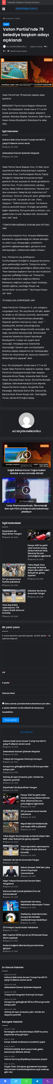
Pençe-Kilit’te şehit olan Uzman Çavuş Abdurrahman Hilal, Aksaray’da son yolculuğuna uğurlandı (39, 550)
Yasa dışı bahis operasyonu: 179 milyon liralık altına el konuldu (13, 609)
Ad (4, 672)
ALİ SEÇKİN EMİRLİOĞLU (17, 47)
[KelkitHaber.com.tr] (26, 8)
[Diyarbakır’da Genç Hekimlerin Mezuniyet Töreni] (11, 905)
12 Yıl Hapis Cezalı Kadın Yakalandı (20, 927)
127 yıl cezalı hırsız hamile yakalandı (11, 580)
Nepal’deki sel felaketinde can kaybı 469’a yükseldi (34, 825)
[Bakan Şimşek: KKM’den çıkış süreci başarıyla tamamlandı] (11, 871)
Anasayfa (9, 18)
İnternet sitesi (8, 693)
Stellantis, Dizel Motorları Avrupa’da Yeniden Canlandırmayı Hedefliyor (34, 917)
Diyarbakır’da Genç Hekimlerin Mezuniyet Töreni (35, 903)
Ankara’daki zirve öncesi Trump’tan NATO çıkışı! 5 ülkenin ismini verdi (24, 742)
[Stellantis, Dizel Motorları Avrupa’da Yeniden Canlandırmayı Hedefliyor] (11, 918)
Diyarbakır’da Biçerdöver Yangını (12, 532)
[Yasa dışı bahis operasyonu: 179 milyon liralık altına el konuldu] (13, 595)
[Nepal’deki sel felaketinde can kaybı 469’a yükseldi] (11, 827)
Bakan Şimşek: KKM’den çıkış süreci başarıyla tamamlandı (35, 870)
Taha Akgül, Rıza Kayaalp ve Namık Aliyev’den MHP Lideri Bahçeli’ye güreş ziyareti (38, 570)
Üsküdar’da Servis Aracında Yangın (37, 592)
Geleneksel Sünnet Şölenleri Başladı (20, 153)
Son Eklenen (26, 732)
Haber (17, 18)
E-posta (6, 683)
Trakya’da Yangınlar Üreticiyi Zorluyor (23, 2)
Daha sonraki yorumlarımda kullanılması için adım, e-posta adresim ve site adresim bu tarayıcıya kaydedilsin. (26, 707)
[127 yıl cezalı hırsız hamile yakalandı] (13, 570)
